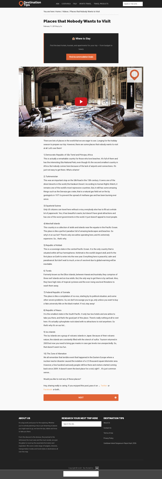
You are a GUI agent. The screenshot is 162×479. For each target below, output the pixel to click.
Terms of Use (108, 433)
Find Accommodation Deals (81, 57)
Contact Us (107, 428)
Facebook (48, 389)
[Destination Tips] (30, 3)
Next (81, 397)
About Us (107, 423)
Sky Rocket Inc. (88, 468)
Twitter (104, 385)
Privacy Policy (108, 438)
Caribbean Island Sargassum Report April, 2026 (120, 443)
